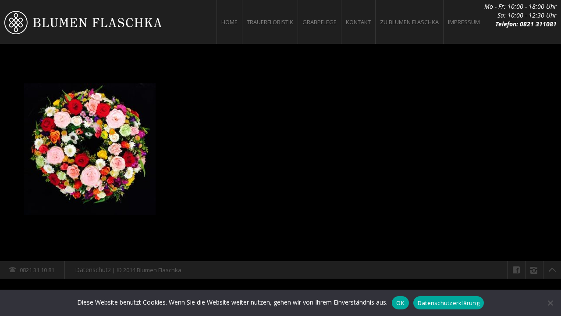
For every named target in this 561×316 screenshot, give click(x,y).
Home (229, 22)
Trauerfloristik (270, 22)
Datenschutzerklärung (448, 303)
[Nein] (550, 302)
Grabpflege (319, 22)
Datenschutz (93, 270)
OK (400, 303)
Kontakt (358, 22)
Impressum (464, 22)
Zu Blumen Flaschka (409, 22)
